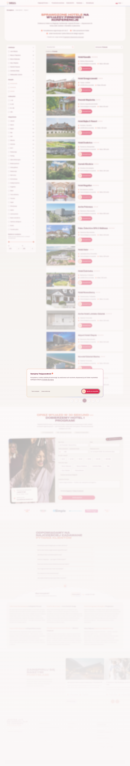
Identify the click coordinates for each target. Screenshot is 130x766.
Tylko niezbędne (35, 391)
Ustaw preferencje (45, 391)
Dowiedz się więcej (48, 379)
